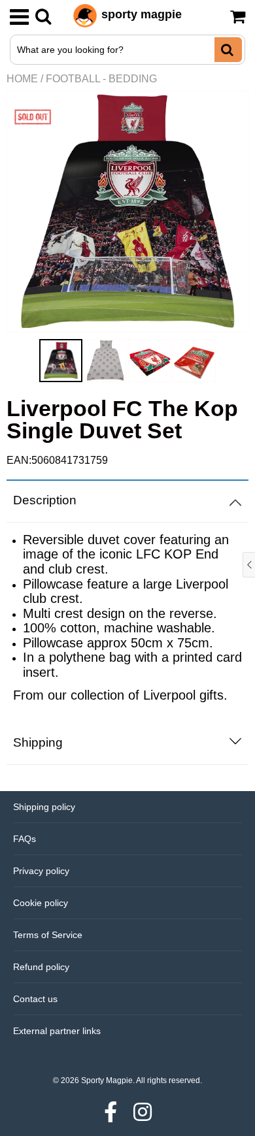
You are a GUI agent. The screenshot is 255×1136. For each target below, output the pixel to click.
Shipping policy (44, 807)
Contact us (35, 999)
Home (22, 78)
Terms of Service (47, 935)
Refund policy (41, 967)
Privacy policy (41, 871)
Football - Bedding (101, 78)
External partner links (57, 1031)
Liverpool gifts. (185, 695)
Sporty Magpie (107, 1080)
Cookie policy (40, 903)
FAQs (24, 839)
